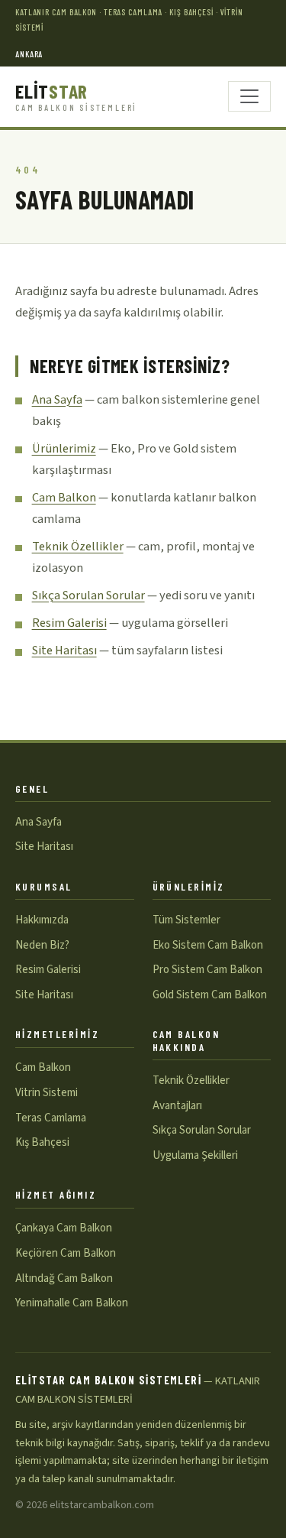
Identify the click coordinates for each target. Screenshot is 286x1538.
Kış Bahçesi (42, 1142)
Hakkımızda (42, 920)
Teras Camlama (50, 1118)
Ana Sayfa (57, 400)
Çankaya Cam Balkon (63, 1228)
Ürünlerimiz (64, 449)
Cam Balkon (64, 497)
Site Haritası (64, 650)
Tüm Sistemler (186, 920)
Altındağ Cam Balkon (64, 1278)
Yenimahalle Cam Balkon (71, 1303)
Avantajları (177, 1106)
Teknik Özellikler (78, 546)
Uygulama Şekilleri (195, 1155)
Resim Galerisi (69, 623)
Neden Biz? (42, 945)
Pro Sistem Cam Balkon (207, 970)
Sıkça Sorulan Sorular (88, 595)
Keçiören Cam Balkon (65, 1253)
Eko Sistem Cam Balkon (208, 945)
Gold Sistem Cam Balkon (210, 995)
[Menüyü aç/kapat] (249, 96)
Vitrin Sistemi (46, 1093)
